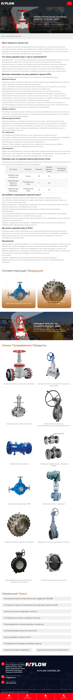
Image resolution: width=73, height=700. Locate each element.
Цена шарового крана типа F (17, 637)
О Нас (46, 697)
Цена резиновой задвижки (17, 650)
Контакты (64, 697)
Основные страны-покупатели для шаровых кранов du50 (31, 605)
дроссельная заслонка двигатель (52, 650)
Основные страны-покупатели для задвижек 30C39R (28, 598)
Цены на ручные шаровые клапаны (20, 611)
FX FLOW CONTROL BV (56, 69)
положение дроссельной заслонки (20, 631)
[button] (67, 291)
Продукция (27, 697)
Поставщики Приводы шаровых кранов (22, 643)
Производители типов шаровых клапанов (23, 624)
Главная (3, 36)
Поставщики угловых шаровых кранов (22, 618)
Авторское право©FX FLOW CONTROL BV (14, 692)
